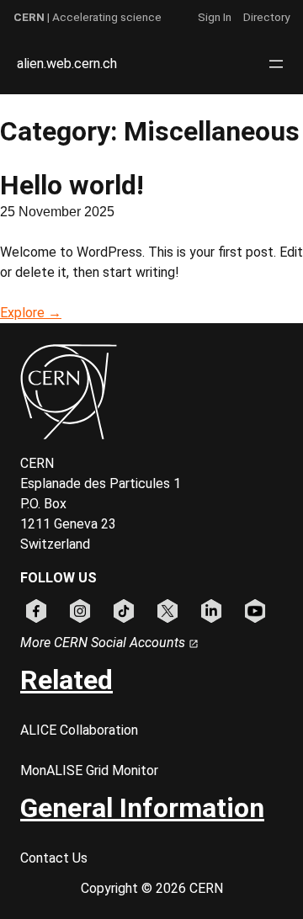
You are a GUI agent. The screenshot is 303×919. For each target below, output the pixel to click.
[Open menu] (276, 64)
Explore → (30, 313)
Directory (266, 17)
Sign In (214, 17)
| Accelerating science (87, 17)
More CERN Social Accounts (104, 643)
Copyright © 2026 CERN (152, 888)
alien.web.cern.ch (67, 64)
